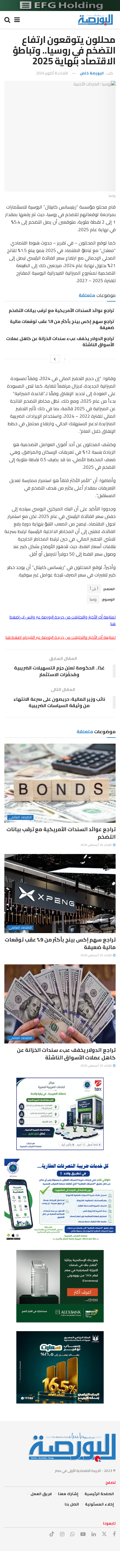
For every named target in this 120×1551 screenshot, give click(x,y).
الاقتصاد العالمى (20, 817)
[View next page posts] (54, 359)
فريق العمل (41, 1493)
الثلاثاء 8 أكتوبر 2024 (52, 73)
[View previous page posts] (65, 359)
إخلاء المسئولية (99, 1504)
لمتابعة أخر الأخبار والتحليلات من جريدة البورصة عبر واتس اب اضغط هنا (63, 620)
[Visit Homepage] (95, 19)
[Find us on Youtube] (83, 1534)
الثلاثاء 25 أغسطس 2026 (96, 845)
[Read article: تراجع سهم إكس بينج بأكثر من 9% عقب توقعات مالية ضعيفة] (60, 893)
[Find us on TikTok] (52, 1534)
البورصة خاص (92, 73)
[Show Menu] (17, 19)
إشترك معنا (68, 1493)
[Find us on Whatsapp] (72, 1534)
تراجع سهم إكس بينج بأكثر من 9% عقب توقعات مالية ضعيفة (62, 324)
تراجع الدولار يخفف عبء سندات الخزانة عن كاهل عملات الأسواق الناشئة (60, 341)
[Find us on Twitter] (104, 1534)
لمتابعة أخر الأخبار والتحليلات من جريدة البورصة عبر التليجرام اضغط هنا (61, 637)
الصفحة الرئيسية (99, 1493)
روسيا (93, 599)
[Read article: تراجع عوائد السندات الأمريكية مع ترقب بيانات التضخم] (60, 783)
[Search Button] (7, 19)
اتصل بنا (72, 1504)
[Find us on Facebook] (114, 1534)
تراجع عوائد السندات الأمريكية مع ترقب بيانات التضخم (61, 310)
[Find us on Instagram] (62, 1534)
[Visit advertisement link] (60, 5)
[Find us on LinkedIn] (93, 1534)
